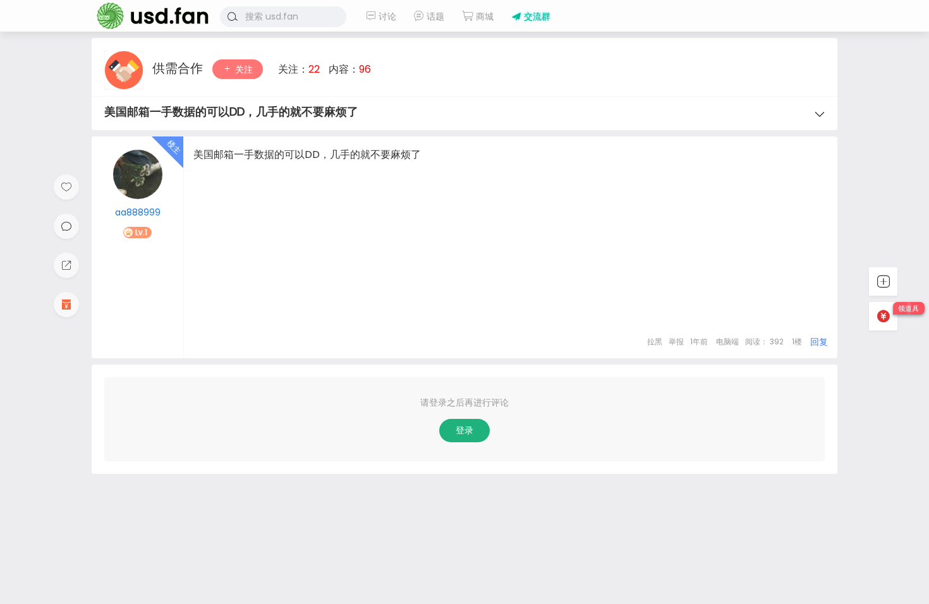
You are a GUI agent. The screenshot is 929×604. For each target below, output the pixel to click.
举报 (676, 341)
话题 (434, 16)
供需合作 (179, 68)
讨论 (386, 16)
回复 (819, 341)
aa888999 (138, 212)
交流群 (535, 16)
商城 (483, 16)
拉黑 (654, 341)
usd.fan (148, 16)
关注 (243, 69)
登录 (464, 430)
